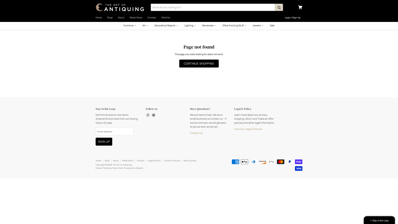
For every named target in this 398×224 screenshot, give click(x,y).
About (121, 17)
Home (99, 17)
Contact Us (196, 133)
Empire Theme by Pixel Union (109, 168)
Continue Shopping (199, 63)
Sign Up (104, 141)
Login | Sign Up (293, 17)
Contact (151, 17)
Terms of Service (172, 160)
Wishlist (165, 17)
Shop (110, 17)
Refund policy (190, 160)
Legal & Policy (154, 160)
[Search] (279, 7)
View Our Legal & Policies (248, 129)
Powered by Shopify (133, 168)
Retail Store (136, 17)
